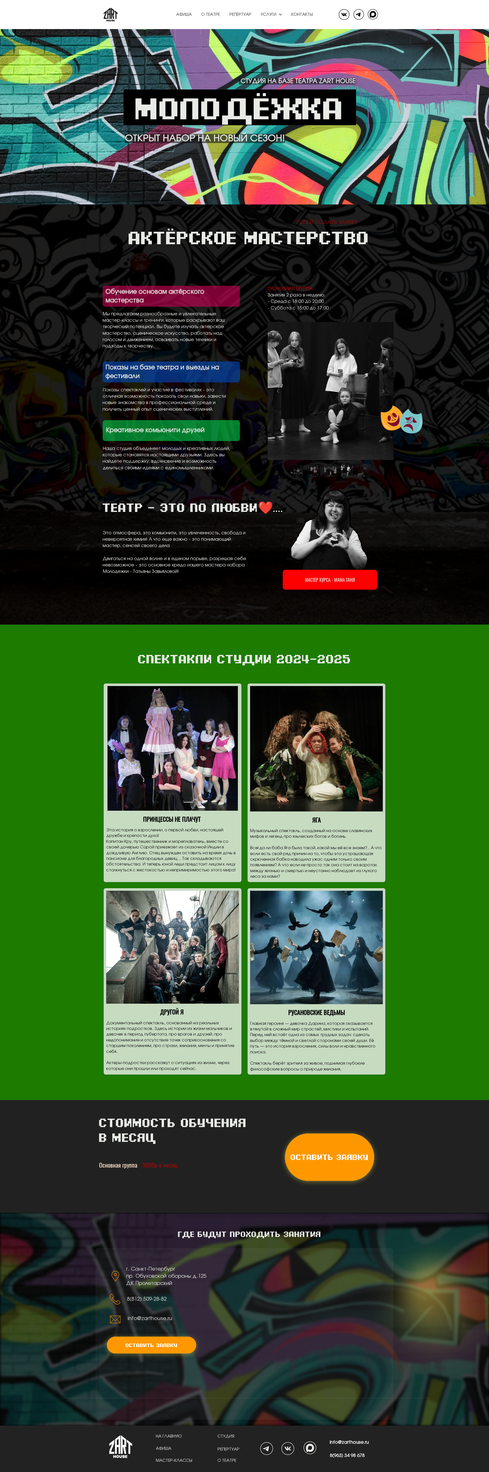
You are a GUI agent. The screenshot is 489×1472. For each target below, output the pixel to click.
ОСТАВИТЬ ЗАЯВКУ (330, 1157)
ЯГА (316, 819)
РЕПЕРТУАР (228, 1449)
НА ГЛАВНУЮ (169, 1436)
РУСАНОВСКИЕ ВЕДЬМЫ (316, 1012)
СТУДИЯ (226, 1436)
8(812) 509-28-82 (147, 1299)
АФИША (164, 1449)
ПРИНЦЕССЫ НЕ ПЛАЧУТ (172, 818)
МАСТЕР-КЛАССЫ (174, 1460)
